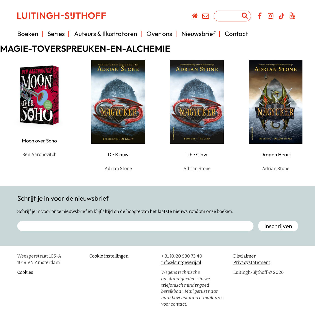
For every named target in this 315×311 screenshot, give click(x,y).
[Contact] (206, 16)
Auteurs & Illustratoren (105, 34)
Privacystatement (251, 262)
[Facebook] (260, 16)
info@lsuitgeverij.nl (181, 262)
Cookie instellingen (108, 256)
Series (56, 34)
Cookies (25, 272)
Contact (236, 34)
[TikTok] (281, 18)
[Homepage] (195, 16)
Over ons (159, 34)
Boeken (27, 34)
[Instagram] (271, 16)
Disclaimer (244, 256)
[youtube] (292, 16)
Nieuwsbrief (198, 34)
